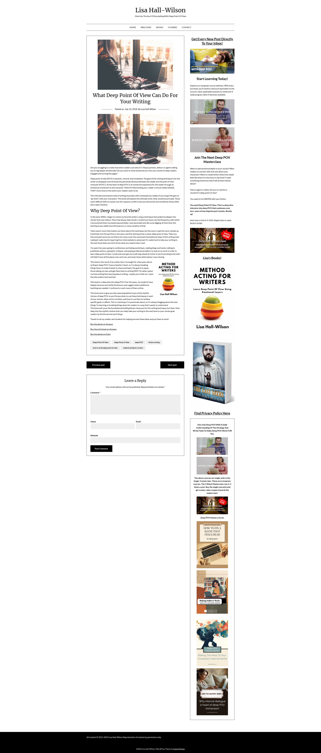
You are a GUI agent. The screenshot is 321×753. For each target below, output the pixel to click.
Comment (95, 392)
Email (138, 421)
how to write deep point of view (105, 348)
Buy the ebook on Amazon (101, 324)
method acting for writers (133, 348)
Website (94, 435)
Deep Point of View (121, 342)
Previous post (98, 365)
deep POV (139, 342)
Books (159, 27)
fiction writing (154, 342)
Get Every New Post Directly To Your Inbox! (212, 41)
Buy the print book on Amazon (103, 329)
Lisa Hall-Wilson (160, 10)
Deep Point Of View (100, 342)
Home (133, 27)
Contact (186, 27)
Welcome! (146, 27)
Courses (172, 27)
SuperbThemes (179, 749)
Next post (172, 365)
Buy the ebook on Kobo (100, 334)
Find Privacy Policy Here (212, 413)
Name (93, 421)
